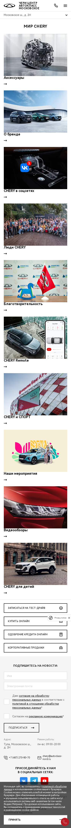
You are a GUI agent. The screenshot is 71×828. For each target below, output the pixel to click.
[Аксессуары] (35, 55)
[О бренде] (35, 111)
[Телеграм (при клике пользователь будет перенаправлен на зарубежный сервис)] (34, 781)
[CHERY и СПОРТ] (35, 394)
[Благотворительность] (35, 281)
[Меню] (65, 5)
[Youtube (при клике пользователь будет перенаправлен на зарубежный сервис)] (44, 781)
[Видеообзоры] (35, 507)
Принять (14, 820)
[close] (69, 617)
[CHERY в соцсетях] (35, 168)
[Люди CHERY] (35, 225)
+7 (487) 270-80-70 (19, 757)
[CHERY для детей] (35, 564)
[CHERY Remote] (35, 338)
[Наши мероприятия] (35, 451)
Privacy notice (60, 618)
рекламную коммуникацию (46, 716)
